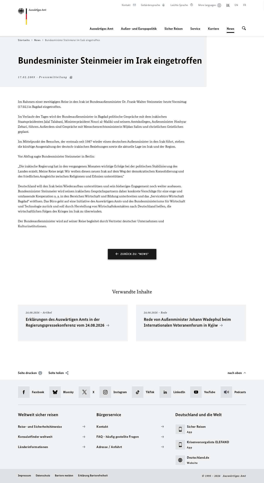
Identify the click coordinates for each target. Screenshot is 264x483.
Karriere (213, 29)
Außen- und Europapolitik (139, 29)
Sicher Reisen (173, 29)
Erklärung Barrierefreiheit (93, 475)
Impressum (24, 475)
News (230, 30)
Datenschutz (43, 475)
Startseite (24, 40)
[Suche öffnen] (244, 28)
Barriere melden (64, 475)
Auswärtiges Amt (101, 29)
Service (195, 29)
